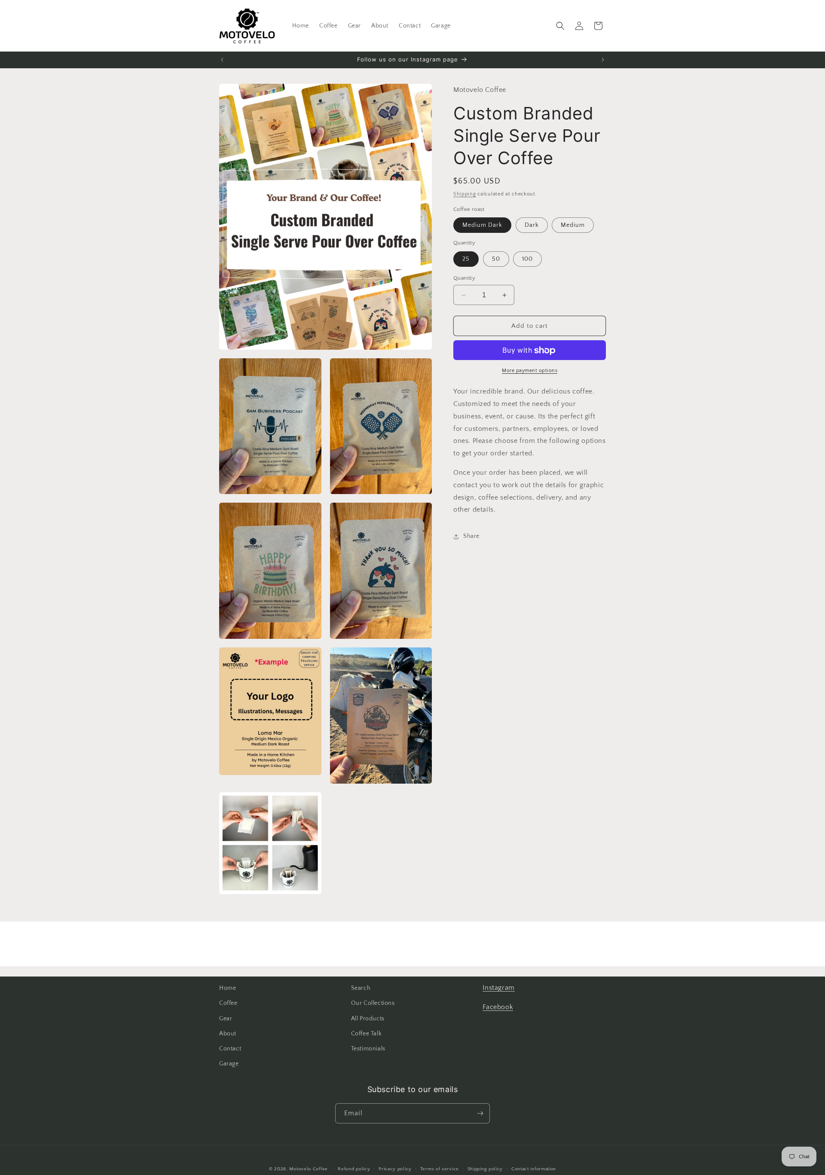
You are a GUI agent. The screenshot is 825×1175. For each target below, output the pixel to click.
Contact (230, 1048)
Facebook (498, 1007)
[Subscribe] (480, 1113)
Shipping (464, 194)
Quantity (464, 278)
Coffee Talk (366, 1033)
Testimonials (368, 1048)
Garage (229, 1063)
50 (496, 259)
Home (227, 988)
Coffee (228, 1003)
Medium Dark (482, 225)
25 (466, 259)
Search (361, 988)
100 (527, 259)
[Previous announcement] (222, 60)
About (227, 1033)
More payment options (529, 371)
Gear (225, 1018)
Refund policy (354, 1168)
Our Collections (373, 1003)
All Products (368, 1018)
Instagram (498, 988)
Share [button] (471, 536)
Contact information (533, 1168)
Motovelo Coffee (308, 1169)
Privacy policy (395, 1168)
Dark (532, 225)
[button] (560, 25)
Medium (573, 225)
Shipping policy (485, 1168)
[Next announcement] (602, 60)
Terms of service (439, 1168)
